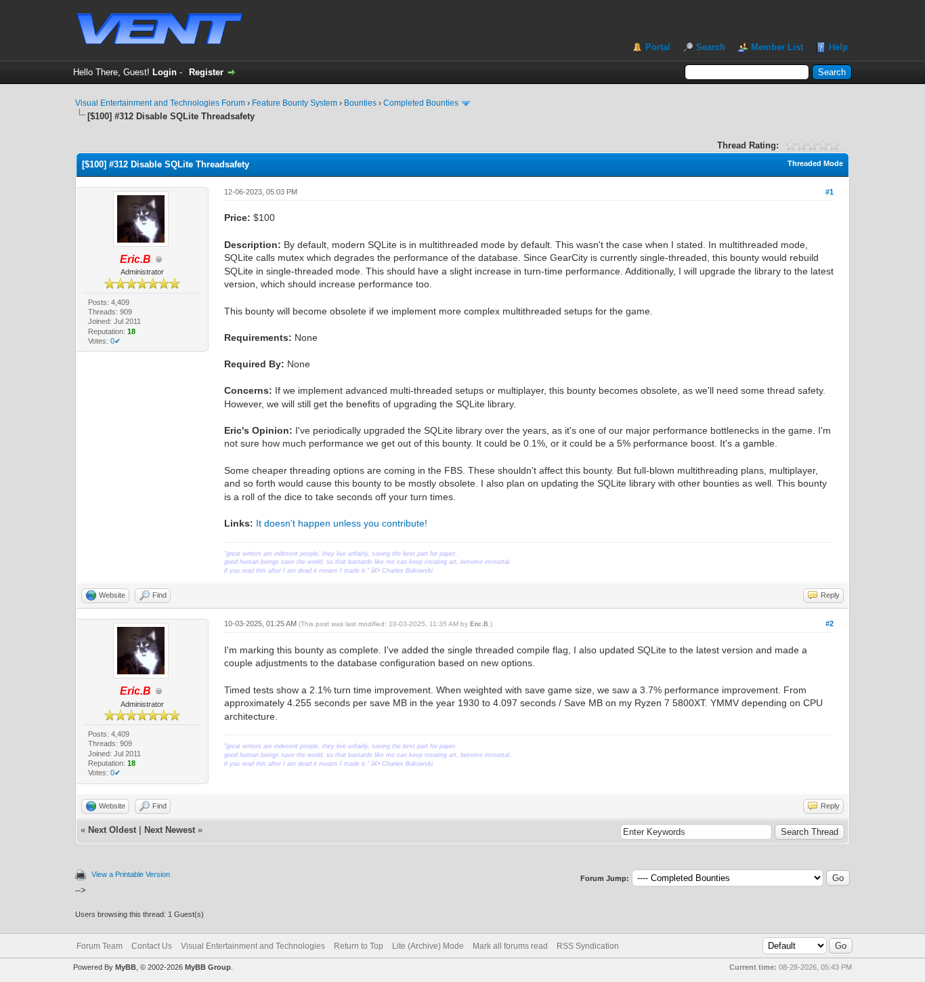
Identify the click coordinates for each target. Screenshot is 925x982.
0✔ (115, 341)
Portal (657, 47)
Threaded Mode (815, 163)
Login (164, 72)
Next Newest (169, 830)
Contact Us (151, 946)
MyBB (125, 967)
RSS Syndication (588, 946)
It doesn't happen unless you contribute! (341, 523)
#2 (829, 623)
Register (206, 72)
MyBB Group (208, 967)
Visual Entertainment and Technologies (253, 946)
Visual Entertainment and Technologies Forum (160, 103)
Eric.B (479, 624)
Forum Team (100, 946)
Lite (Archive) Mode (428, 946)
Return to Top (358, 946)
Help (838, 47)
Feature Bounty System (294, 103)
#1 (829, 192)
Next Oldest (112, 830)
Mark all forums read (510, 946)
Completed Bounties (420, 103)
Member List (777, 47)
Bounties (360, 103)
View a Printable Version (130, 874)
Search (710, 47)
